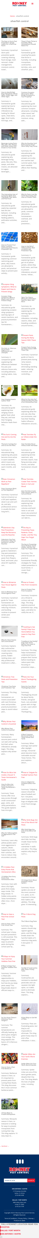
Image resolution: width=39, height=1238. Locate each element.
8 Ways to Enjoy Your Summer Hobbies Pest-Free (9, 967)
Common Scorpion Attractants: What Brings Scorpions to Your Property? (28, 94)
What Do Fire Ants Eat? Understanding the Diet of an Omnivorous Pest (29, 400)
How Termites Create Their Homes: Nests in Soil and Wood (28, 492)
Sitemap (30, 1218)
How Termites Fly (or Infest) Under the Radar (29, 444)
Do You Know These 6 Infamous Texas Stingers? (8, 1019)
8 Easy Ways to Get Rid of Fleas (29, 1018)
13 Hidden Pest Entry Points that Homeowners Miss (8, 878)
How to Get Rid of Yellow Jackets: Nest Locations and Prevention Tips (28, 248)
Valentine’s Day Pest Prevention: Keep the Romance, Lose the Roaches (8, 541)
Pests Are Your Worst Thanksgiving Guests (28, 687)
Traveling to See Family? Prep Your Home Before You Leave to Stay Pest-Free (29, 643)
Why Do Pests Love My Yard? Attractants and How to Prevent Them (29, 195)
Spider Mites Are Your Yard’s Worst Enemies (28, 1064)
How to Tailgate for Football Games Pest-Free (28, 783)
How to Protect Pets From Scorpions (28, 590)
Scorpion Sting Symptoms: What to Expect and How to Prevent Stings (8, 298)
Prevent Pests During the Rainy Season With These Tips (29, 348)
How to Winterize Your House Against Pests (9, 592)
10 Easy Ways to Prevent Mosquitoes (8, 1113)
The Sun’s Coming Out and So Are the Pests (9, 444)
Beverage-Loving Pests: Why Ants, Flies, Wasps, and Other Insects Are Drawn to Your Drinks (9, 145)
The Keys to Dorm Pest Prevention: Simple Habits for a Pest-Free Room (9, 43)
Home (12, 16)
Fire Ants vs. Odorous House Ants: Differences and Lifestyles (8, 350)
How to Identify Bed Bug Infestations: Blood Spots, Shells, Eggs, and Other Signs (9, 94)
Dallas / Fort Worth (10, 1230)
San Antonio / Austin (11, 1234)
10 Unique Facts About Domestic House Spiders (29, 881)
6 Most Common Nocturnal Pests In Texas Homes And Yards (27, 736)
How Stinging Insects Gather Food (8, 400)
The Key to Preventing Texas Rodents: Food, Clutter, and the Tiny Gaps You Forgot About (29, 546)
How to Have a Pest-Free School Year (8, 924)
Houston (5, 1227)
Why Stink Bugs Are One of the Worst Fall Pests (28, 830)
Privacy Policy (22, 1218)
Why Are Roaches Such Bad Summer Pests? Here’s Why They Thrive (29, 144)
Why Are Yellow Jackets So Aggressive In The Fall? (9, 834)
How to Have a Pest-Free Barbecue (8, 1068)
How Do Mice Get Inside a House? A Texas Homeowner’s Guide (8, 786)
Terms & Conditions (11, 1218)
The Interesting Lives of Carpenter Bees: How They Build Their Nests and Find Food (9, 196)
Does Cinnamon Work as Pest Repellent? (8, 489)
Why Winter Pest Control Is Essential (8, 729)
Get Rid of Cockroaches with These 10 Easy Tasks (29, 969)
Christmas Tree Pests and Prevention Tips (8, 687)
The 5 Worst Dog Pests (29, 921)
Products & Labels (19, 1220)
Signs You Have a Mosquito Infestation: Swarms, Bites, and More (28, 299)
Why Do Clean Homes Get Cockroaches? (8, 640)
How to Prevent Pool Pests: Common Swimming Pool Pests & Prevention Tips (9, 247)
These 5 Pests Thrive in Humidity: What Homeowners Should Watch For (29, 43)
